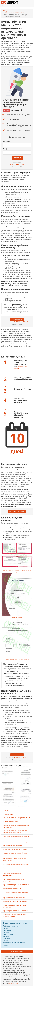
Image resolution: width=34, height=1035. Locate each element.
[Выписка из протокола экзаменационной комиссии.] (17, 638)
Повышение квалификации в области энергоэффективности (15, 854)
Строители (6, 810)
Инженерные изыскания (10, 821)
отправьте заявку (20, 367)
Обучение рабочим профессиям (14, 13)
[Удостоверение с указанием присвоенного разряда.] (17, 555)
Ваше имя (6, 141)
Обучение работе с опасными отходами (15, 911)
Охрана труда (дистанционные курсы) (15, 849)
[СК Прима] (25, 796)
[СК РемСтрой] (25, 776)
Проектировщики (8, 814)
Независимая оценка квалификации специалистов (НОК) (14, 915)
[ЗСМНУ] (8, 796)
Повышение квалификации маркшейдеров (16, 842)
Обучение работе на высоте (12, 888)
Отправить (17, 158)
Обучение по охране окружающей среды (16, 864)
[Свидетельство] (17, 595)
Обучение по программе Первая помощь (16, 885)
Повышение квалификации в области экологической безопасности (15, 832)
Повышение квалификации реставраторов (16, 818)
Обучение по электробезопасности (14, 898)
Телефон (6, 149)
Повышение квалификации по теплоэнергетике (12, 874)
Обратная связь (13, 983)
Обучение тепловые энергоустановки (15, 901)
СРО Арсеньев (7, 11)
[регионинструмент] (8, 775)
